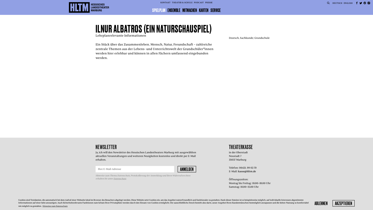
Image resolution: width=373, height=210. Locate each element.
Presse (209, 2)
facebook (357, 3)
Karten (204, 10)
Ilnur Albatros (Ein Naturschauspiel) (154, 29)
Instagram (368, 3)
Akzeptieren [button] (343, 203)
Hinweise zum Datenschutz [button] (55, 206)
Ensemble (174, 10)
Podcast (199, 2)
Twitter (360, 3)
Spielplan (159, 10)
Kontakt (165, 2)
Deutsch (337, 3)
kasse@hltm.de (247, 171)
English (348, 3)
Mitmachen (189, 10)
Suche (328, 3)
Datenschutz (120, 178)
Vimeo (365, 3)
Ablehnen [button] (321, 203)
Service (216, 10)
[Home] (89, 7)
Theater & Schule (182, 2)
